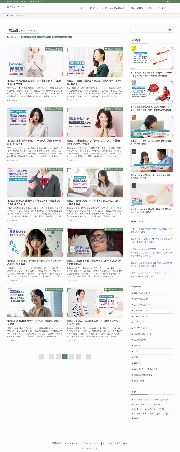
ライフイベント (141, 328)
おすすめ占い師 (141, 299)
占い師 (161, 409)
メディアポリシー (71, 443)
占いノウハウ (149, 409)
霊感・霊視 (139, 381)
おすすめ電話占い (44, 37)
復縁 (151, 414)
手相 (136, 357)
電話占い (138, 363)
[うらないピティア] (17, 8)
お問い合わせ (122, 443)
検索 (170, 30)
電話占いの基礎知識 (28, 37)
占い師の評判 (140, 340)
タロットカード (141, 316)
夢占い (137, 345)
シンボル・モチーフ (159, 400)
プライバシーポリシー (91, 443)
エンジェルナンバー (143, 293)
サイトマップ (108, 443)
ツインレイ (139, 322)
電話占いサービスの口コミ (61, 37)
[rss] (168, 1)
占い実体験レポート (143, 334)
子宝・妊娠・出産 (139, 414)
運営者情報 (56, 443)
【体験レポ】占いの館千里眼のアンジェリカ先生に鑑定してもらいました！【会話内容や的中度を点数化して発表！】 (151, 252)
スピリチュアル (141, 310)
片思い (166, 414)
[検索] (171, 1)
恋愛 (136, 351)
